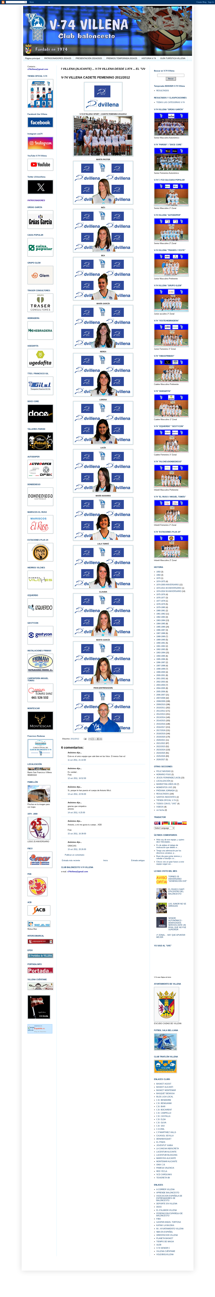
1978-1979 (160, 604)
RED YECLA (161, 1171)
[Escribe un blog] (92, 738)
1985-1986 (160, 627)
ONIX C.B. (160, 1165)
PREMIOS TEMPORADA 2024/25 (121, 58)
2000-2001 (160, 675)
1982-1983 (160, 617)
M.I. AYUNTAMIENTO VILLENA (170, 1229)
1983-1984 (160, 620)
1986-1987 (160, 630)
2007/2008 (160, 698)
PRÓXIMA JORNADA (165, 790)
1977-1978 (160, 601)
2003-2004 (160, 685)
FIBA (158, 1219)
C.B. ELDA (161, 1119)
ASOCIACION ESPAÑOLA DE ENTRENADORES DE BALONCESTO (169, 1198)
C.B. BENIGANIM (164, 1103)
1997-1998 (160, 666)
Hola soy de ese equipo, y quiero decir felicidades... (170, 841)
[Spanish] (184, 823)
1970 (158, 578)
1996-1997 (160, 662)
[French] (161, 823)
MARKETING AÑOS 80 (166, 784)
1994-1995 (160, 656)
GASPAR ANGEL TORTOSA (168, 1222)
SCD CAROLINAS (164, 1174)
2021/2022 (160, 743)
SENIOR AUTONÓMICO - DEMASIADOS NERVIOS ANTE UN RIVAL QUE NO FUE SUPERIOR (177, 924)
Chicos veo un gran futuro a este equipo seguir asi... (170, 863)
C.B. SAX (160, 1126)
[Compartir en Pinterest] (100, 738)
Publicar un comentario (74, 855)
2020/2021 (160, 740)
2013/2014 (160, 717)
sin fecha (160, 810)
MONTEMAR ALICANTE (166, 1161)
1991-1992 (160, 646)
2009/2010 (160, 704)
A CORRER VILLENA (165, 1189)
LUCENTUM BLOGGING (166, 1155)
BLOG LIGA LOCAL (164, 1097)
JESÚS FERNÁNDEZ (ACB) (168, 778)
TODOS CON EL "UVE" (166, 804)
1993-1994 (160, 653)
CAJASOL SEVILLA (165, 1136)
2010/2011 (160, 708)
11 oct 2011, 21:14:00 (77, 760)
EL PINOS (160, 1142)
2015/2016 (160, 724)
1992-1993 (160, 649)
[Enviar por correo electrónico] (89, 738)
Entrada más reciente (71, 860)
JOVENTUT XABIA (164, 1145)
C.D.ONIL (160, 1129)
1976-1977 (160, 598)
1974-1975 (160, 581)
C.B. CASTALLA (163, 1116)
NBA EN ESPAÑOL (164, 1232)
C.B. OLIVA (161, 1123)
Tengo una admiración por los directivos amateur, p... (168, 852)
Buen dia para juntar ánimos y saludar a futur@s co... (169, 857)
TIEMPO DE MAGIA (165, 1241)
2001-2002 (160, 678)
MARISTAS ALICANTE (166, 1158)
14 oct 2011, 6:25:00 (76, 812)
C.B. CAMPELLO (163, 1113)
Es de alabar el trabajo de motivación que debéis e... (167, 846)
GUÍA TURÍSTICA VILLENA (172, 58)
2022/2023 (160, 746)
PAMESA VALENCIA (165, 1168)
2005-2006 (160, 691)
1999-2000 (160, 672)
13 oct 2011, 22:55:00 (77, 794)
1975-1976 (160, 594)
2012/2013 (160, 714)
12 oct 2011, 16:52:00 (77, 778)
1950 (158, 572)
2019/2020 (160, 737)
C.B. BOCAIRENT (164, 1110)
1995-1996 (160, 659)
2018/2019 (160, 734)
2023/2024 (160, 750)
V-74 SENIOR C (163, 1248)
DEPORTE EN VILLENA (166, 1204)
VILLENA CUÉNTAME (165, 1251)
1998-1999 (160, 669)
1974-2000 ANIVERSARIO (167, 585)
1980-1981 (160, 610)
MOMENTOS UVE (164, 787)
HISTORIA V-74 (149, 58)
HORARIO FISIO (163, 774)
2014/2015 (160, 720)
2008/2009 (160, 701)
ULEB (158, 1245)
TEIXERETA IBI (163, 1178)
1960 (158, 575)
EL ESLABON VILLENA (166, 1210)
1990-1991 (160, 643)
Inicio (105, 860)
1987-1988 (160, 633)
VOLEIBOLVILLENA (165, 1254)
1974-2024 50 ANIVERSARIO (168, 591)
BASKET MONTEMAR (166, 1090)
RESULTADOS (162, 90)
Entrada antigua (138, 860)
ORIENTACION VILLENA (167, 1235)
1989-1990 (160, 640)
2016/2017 (160, 727)
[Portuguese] (175, 823)
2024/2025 (160, 753)
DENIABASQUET (163, 1139)
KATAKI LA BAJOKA (165, 1225)
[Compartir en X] (95, 738)
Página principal (32, 58)
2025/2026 (160, 756)
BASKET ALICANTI (164, 1087)
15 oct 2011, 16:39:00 (77, 834)
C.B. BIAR (160, 1106)
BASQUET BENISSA (165, 1093)
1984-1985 (160, 624)
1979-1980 (160, 607)
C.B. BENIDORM (163, 1100)
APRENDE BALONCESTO (167, 1193)
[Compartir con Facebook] (98, 738)
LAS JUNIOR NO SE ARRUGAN (177, 905)
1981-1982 (160, 614)
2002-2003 (160, 682)
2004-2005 (160, 688)
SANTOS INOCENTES (166, 797)
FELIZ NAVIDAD (163, 771)
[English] (156, 823)
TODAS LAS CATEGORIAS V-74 (170, 102)
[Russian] (179, 823)
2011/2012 (75, 739)
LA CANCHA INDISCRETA (167, 1148)
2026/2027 (160, 759)
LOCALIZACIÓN (163, 781)
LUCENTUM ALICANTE (166, 1152)
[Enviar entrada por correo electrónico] (85, 739)
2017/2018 (160, 730)
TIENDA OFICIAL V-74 (166, 800)
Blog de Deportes (40, 1031)
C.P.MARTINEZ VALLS (166, 1132)
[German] (165, 823)
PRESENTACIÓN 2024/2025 (89, 58)
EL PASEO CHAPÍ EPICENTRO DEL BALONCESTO (176, 891)
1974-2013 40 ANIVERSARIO (168, 588)
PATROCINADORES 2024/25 (57, 58)
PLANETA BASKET (164, 1238)
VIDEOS (160, 807)
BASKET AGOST (163, 1084)
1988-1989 (160, 636)
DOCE (159, 1207)
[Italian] (170, 823)
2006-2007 (160, 695)
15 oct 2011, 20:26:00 (77, 849)
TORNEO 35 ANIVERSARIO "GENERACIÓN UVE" (177, 878)
